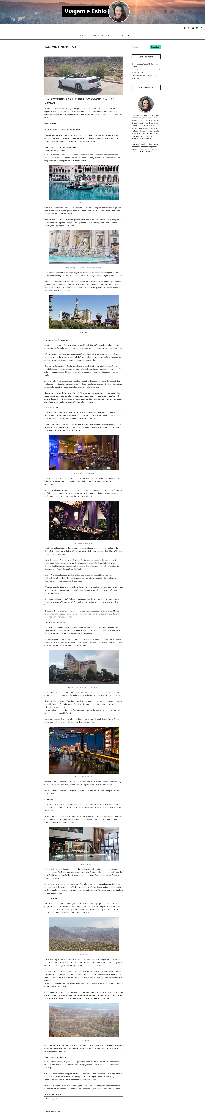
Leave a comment (62, 1099)
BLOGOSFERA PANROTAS (99, 36)
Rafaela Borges (49, 1099)
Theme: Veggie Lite (52, 1111)
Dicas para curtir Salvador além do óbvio (63, 129)
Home (82, 36)
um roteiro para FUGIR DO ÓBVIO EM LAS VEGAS (79, 101)
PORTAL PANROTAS (121, 36)
